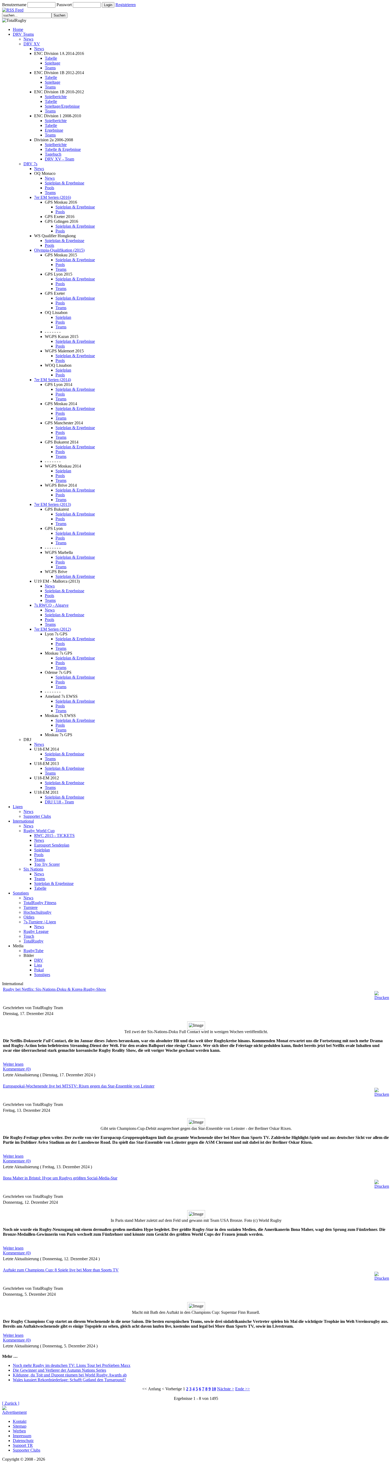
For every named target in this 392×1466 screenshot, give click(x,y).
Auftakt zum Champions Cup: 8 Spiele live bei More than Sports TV (61, 1270)
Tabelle (51, 58)
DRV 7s (30, 164)
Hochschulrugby (37, 912)
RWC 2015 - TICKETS (54, 835)
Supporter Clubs (37, 816)
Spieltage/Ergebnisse (62, 106)
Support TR (23, 1445)
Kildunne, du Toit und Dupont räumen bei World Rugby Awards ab (70, 1375)
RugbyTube (33, 950)
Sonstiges (21, 893)
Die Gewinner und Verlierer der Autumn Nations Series (59, 1370)
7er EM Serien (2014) (52, 379)
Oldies (28, 917)
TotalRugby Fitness (39, 902)
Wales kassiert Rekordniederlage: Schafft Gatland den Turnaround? (69, 1380)
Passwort (64, 4)
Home (18, 29)
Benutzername (14, 4)
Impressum (22, 1435)
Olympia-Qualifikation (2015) (59, 250)
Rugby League (36, 931)
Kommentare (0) (17, 1069)
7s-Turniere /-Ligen (39, 922)
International (23, 821)
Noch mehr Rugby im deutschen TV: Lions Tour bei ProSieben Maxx (71, 1365)
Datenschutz (23, 1440)
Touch (28, 936)
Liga (38, 965)
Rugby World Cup (39, 830)
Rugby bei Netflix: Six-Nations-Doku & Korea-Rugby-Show (54, 989)
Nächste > (225, 1389)
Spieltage (52, 63)
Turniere (30, 907)
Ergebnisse (54, 130)
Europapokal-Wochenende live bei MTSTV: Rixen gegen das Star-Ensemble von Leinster (78, 1086)
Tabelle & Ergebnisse (63, 149)
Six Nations (33, 869)
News (28, 39)
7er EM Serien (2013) (52, 504)
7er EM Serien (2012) (52, 629)
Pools (49, 188)
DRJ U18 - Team (59, 802)
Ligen (18, 806)
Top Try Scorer (47, 864)
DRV (38, 960)
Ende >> (242, 1389)
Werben (19, 1431)
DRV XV (31, 44)
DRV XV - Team (59, 159)
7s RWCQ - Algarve (51, 605)
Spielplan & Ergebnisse (64, 183)
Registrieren (125, 4)
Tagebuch (53, 154)
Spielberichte (56, 96)
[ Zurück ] (10, 1403)
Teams (50, 68)
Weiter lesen (13, 1064)
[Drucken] (381, 994)
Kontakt (19, 1421)
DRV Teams (23, 34)
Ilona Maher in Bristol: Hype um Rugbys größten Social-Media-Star (60, 1178)
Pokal (39, 970)
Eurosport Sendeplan (51, 845)
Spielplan (63, 317)
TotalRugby (33, 941)
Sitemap (19, 1426)
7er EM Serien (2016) (52, 197)
